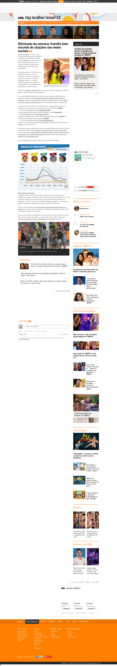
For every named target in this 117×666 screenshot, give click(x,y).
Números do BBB (53, 22)
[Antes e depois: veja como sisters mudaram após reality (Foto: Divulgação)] (75, 422)
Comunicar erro (64, 291)
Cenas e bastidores (55, 637)
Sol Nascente (37, 648)
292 (31, 51)
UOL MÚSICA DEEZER (74, 629)
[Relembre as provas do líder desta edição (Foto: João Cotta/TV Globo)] (96, 422)
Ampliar (64, 224)
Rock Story (37, 644)
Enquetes (33, 22)
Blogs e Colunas (42, 22)
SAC (37, 1)
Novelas (37, 629)
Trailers (53, 633)
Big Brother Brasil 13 (42, 17)
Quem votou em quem (72, 22)
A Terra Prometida (38, 635)
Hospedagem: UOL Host (96, 663)
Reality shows (20, 638)
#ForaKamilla (57, 112)
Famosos (73, 1)
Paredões (62, 22)
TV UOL (79, 1)
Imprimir (57, 291)
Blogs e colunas (21, 631)
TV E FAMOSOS (22, 629)
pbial (62, 116)
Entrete (61, 1)
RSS (43, 657)
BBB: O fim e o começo (87, 216)
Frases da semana (22, 633)
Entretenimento (32, 621)
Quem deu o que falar (22, 635)
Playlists (70, 635)
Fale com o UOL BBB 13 (76, 582)
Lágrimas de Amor (38, 640)
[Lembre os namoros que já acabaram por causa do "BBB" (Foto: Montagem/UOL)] (80, 422)
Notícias (49, 1)
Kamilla (26, 60)
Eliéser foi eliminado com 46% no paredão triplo (32, 219)
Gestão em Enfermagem (81, 613)
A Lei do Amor (37, 633)
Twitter (40, 657)
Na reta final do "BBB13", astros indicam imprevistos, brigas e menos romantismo (88, 234)
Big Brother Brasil (21, 637)
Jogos (74, 621)
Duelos (81, 22)
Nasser (34, 90)
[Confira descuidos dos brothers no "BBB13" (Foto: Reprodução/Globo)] (91, 422)
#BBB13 (60, 108)
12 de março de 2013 (44, 110)
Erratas (85, 582)
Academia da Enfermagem (67, 613)
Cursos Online (83, 152)
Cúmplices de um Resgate (40, 637)
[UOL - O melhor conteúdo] (21, 1)
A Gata (36, 631)
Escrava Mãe (37, 638)
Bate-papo (43, 1)
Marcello (53, 219)
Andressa (28, 90)
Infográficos (54, 631)
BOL (84, 1)
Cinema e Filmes (56, 629)
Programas (70, 633)
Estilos (69, 631)
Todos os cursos (93, 588)
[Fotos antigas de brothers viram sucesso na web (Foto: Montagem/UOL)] (86, 422)
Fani (46, 122)
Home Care (91, 613)
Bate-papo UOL (84, 621)
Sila (35, 646)
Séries (19, 640)
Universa (67, 1)
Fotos (27, 22)
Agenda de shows (72, 637)
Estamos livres (84, 208)
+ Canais (87, 22)
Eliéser (20, 124)
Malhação (36, 642)
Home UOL (20, 621)
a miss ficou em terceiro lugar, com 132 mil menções (50, 130)
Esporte (55, 1)
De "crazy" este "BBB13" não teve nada (87, 225)
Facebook (37, 657)
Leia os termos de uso (24, 339)
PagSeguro (90, 1)
